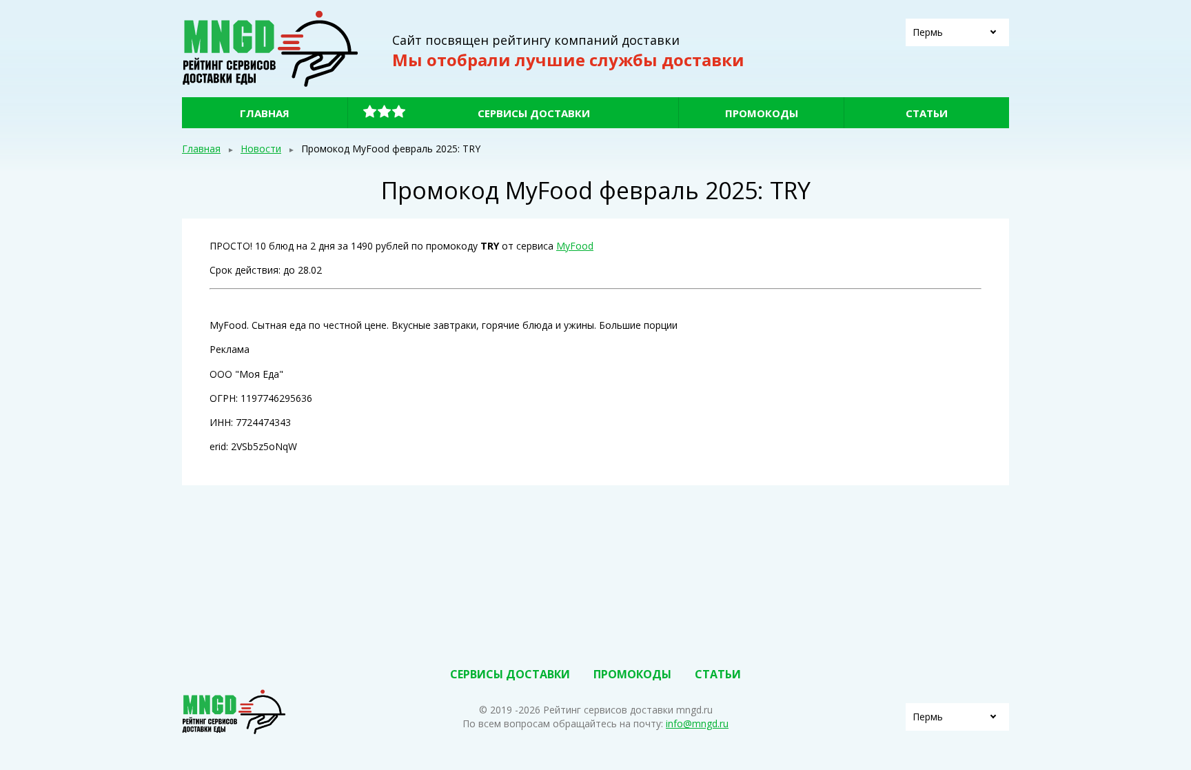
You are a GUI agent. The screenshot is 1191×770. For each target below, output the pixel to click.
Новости (261, 148)
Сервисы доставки (534, 113)
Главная (264, 113)
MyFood (574, 245)
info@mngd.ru (697, 723)
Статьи (927, 113)
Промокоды (761, 113)
